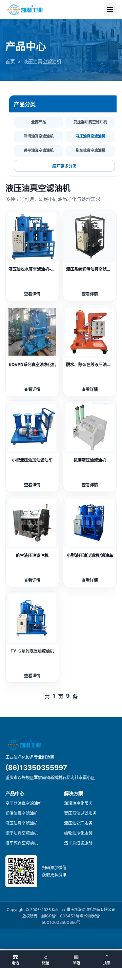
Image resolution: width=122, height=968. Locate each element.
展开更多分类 (64, 166)
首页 (10, 61)
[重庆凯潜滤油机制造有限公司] (25, 10)
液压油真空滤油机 (90, 136)
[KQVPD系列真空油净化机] (32, 331)
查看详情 (32, 294)
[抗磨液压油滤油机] (89, 427)
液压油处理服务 (78, 823)
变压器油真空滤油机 (90, 122)
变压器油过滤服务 (80, 813)
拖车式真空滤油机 (90, 150)
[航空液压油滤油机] (32, 522)
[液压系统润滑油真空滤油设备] (89, 236)
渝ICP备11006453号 (60, 915)
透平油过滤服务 (78, 842)
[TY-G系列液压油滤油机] (32, 618)
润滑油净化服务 (78, 803)
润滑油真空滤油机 (39, 136)
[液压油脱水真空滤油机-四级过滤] (32, 236)
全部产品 (38, 122)
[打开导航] (110, 9)
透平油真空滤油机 (39, 150)
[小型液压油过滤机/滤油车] (89, 522)
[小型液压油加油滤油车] (32, 427)
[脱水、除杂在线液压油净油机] (89, 331)
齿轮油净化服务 (78, 833)
